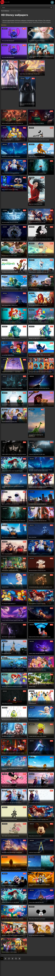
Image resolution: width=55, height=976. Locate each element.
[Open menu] (52, 2)
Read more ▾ (3, 24)
